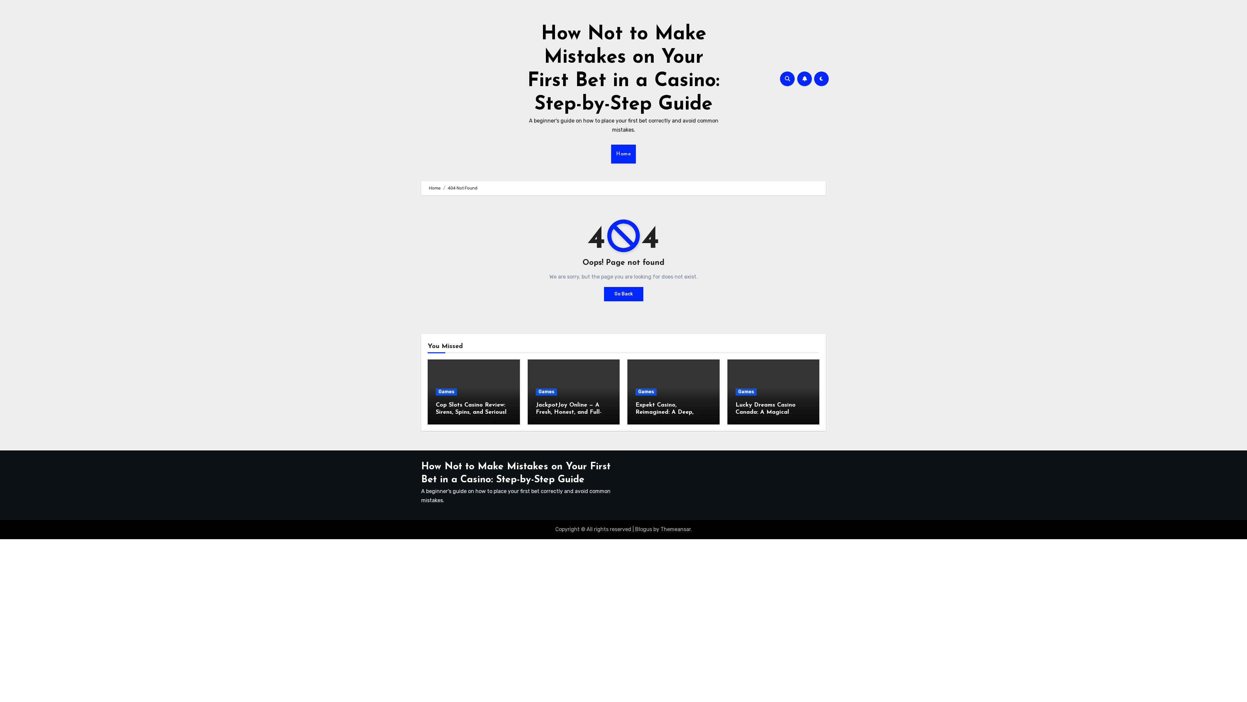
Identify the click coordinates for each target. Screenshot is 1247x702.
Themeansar (676, 529)
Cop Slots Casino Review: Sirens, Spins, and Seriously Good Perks (473, 412)
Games (446, 392)
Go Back (623, 294)
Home (623, 154)
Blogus (643, 529)
